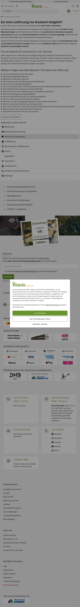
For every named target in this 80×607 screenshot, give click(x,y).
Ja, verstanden (40, 313)
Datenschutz (36, 324)
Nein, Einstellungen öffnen (40, 319)
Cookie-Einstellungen (52, 305)
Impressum (44, 324)
